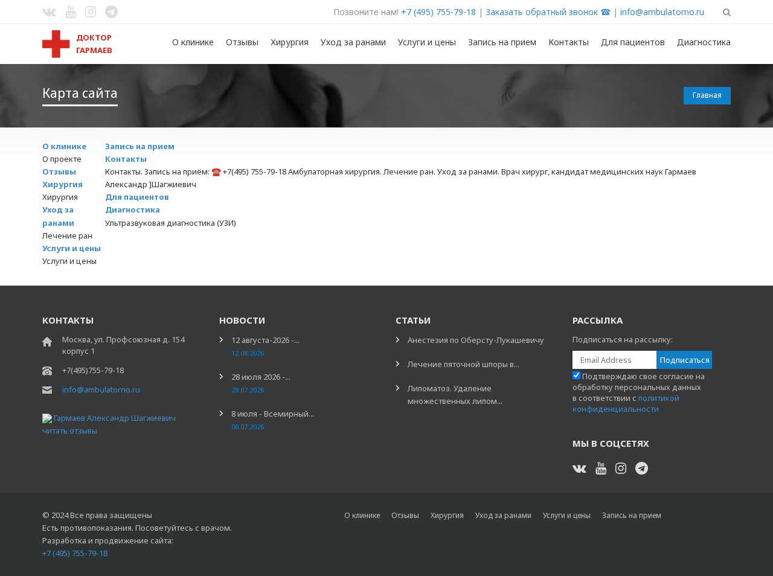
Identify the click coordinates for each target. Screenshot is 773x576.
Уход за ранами (353, 42)
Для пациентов (633, 42)
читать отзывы (69, 430)
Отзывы (242, 42)
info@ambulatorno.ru (662, 12)
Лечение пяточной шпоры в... (463, 364)
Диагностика (704, 42)
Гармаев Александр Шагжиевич (115, 417)
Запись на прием (502, 42)
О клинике (193, 42)
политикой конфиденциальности (626, 403)
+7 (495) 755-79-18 (438, 12)
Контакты (568, 42)
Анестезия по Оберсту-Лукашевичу (476, 339)
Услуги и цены (427, 42)
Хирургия (290, 42)
